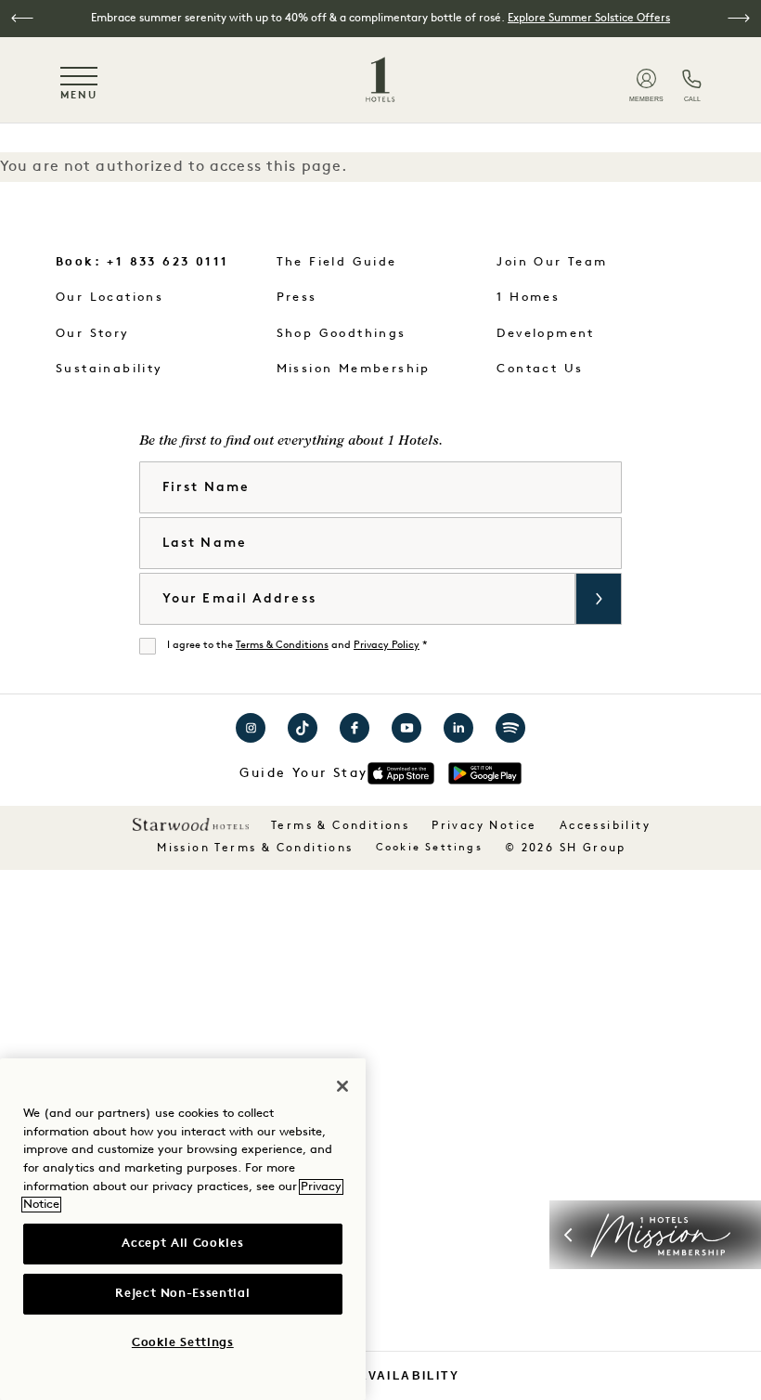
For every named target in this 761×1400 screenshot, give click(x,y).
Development (545, 334)
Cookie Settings (429, 848)
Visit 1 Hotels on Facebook (354, 728)
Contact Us (540, 369)
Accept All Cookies (182, 1244)
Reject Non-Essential (182, 1294)
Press (297, 298)
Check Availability (380, 1375)
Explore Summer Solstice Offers (589, 18)
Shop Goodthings (341, 334)
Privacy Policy (386, 646)
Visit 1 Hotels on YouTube (406, 728)
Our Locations (109, 298)
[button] (22, 18)
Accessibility (605, 826)
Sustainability (109, 369)
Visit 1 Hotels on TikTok (302, 728)
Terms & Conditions (282, 646)
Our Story (93, 334)
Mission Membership (354, 369)
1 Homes (528, 298)
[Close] (342, 1086)
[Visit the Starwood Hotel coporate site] (191, 824)
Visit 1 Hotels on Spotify (510, 728)
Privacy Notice (484, 826)
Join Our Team (552, 262)
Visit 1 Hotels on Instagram (250, 728)
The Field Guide (337, 262)
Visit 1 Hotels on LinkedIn (458, 728)
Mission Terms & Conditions (255, 848)
